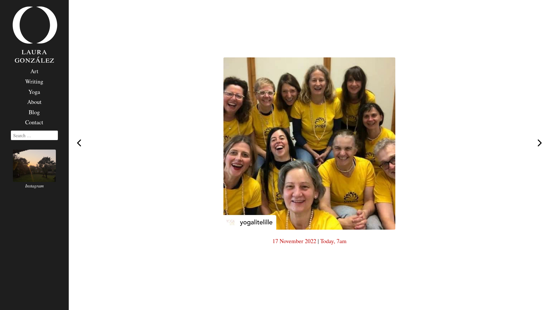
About (34, 102)
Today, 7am (333, 241)
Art (34, 71)
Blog (34, 112)
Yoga (34, 92)
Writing (34, 81)
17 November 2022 (294, 241)
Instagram (34, 186)
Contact (34, 122)
